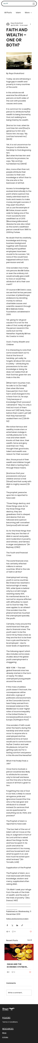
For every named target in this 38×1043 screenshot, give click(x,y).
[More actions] (30, 24)
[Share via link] (22, 925)
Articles (5, 1037)
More (27, 12)
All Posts (8, 12)
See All (29, 940)
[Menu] (34, 4)
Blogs (4, 1033)
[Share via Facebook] (7, 925)
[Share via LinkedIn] (17, 925)
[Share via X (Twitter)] (12, 925)
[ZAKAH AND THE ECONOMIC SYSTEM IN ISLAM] (19, 952)
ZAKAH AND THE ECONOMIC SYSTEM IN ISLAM (17, 965)
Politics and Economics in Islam (17, 919)
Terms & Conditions (10, 1022)
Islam (18, 12)
